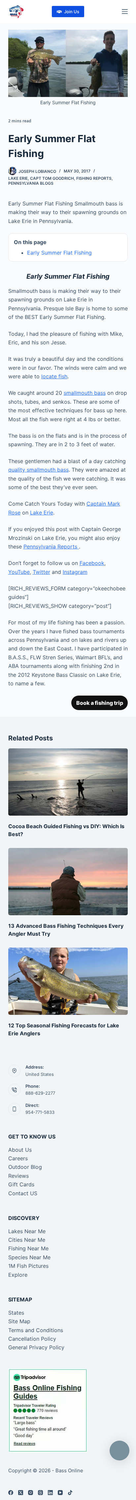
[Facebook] (10, 1492)
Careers (18, 1158)
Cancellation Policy (32, 1338)
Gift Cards (21, 1184)
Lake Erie (18, 178)
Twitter (41, 572)
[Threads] (40, 1492)
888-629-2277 (40, 1093)
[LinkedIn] (50, 1492)
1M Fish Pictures (28, 1266)
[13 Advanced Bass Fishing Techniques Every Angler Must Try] (68, 881)
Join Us (71, 11)
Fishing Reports (94, 178)
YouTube (19, 572)
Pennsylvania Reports (51, 546)
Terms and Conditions (35, 1330)
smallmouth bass (85, 393)
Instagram (75, 572)
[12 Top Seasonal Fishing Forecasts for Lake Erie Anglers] (68, 981)
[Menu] (125, 12)
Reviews (18, 1175)
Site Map (19, 1321)
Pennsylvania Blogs (30, 183)
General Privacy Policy (36, 1347)
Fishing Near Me (28, 1248)
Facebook (92, 563)
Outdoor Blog (25, 1167)
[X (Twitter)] (20, 1492)
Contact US (22, 1193)
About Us (20, 1149)
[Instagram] (30, 1492)
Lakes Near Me (27, 1231)
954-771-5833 (39, 1112)
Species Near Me (29, 1257)
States (16, 1312)
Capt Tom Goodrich (52, 178)
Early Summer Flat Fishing (59, 252)
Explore (17, 1274)
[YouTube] (60, 1492)
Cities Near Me (26, 1239)
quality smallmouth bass (38, 469)
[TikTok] (70, 1492)
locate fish (54, 376)
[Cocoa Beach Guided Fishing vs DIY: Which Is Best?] (68, 782)
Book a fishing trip (99, 703)
